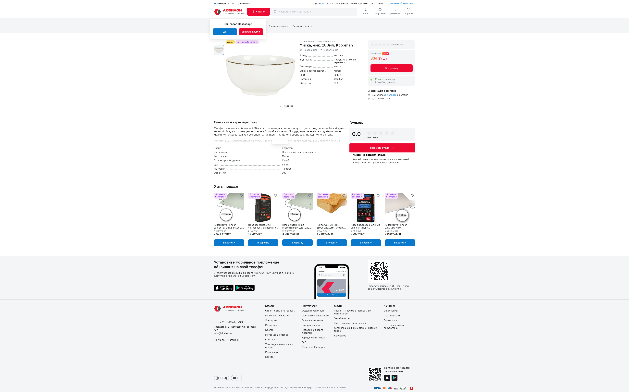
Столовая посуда (277, 26)
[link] (380, 12)
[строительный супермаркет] (230, 12)
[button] (258, 12)
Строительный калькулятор (401, 3)
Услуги (329, 3)
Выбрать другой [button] (251, 31)
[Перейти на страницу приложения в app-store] (224, 288)
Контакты (381, 3)
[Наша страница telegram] (225, 378)
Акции (321, 3)
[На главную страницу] (230, 308)
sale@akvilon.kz (223, 333)
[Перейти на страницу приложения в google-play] (245, 288)
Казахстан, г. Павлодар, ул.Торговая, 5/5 (235, 328)
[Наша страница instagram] (217, 378)
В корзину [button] (391, 68)
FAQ (372, 3)
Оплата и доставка (359, 3)
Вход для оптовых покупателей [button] (394, 326)
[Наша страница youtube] (234, 378)
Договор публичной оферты (300, 388)
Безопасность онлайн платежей (330, 388)
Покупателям (341, 3)
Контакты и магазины (226, 340)
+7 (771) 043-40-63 (241, 3)
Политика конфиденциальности (270, 388)
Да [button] (224, 31)
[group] (380, 44)
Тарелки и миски (301, 26)
